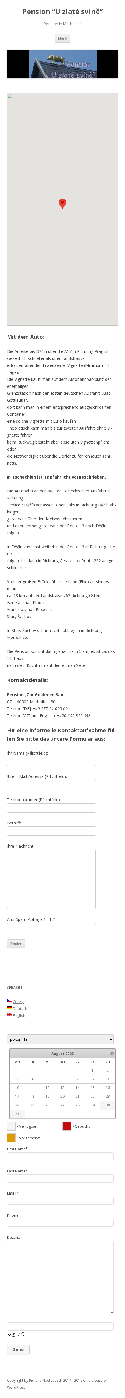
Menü (62, 38)
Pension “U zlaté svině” (62, 11)
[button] (62, 204)
